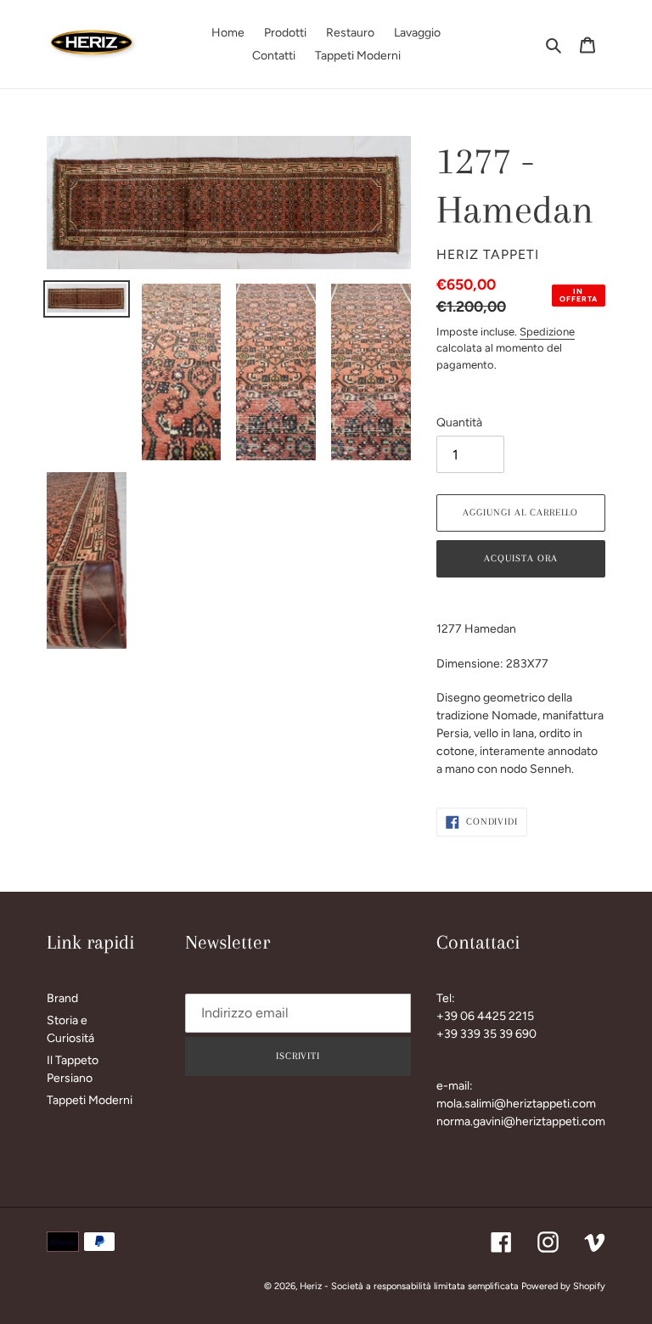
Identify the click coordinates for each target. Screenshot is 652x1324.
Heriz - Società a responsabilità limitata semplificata (409, 1286)
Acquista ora (521, 558)
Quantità (459, 422)
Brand (62, 998)
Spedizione (547, 331)
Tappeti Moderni (89, 1100)
